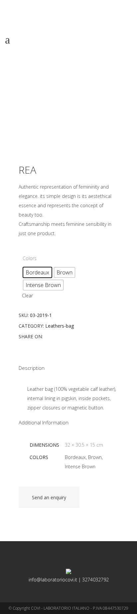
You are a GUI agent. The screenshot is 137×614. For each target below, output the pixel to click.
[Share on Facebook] (47, 336)
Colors (30, 258)
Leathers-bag (59, 326)
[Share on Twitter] (54, 336)
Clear (27, 295)
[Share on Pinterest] (68, 336)
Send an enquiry (49, 497)
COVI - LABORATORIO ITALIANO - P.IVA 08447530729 (79, 608)
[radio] (37, 272)
